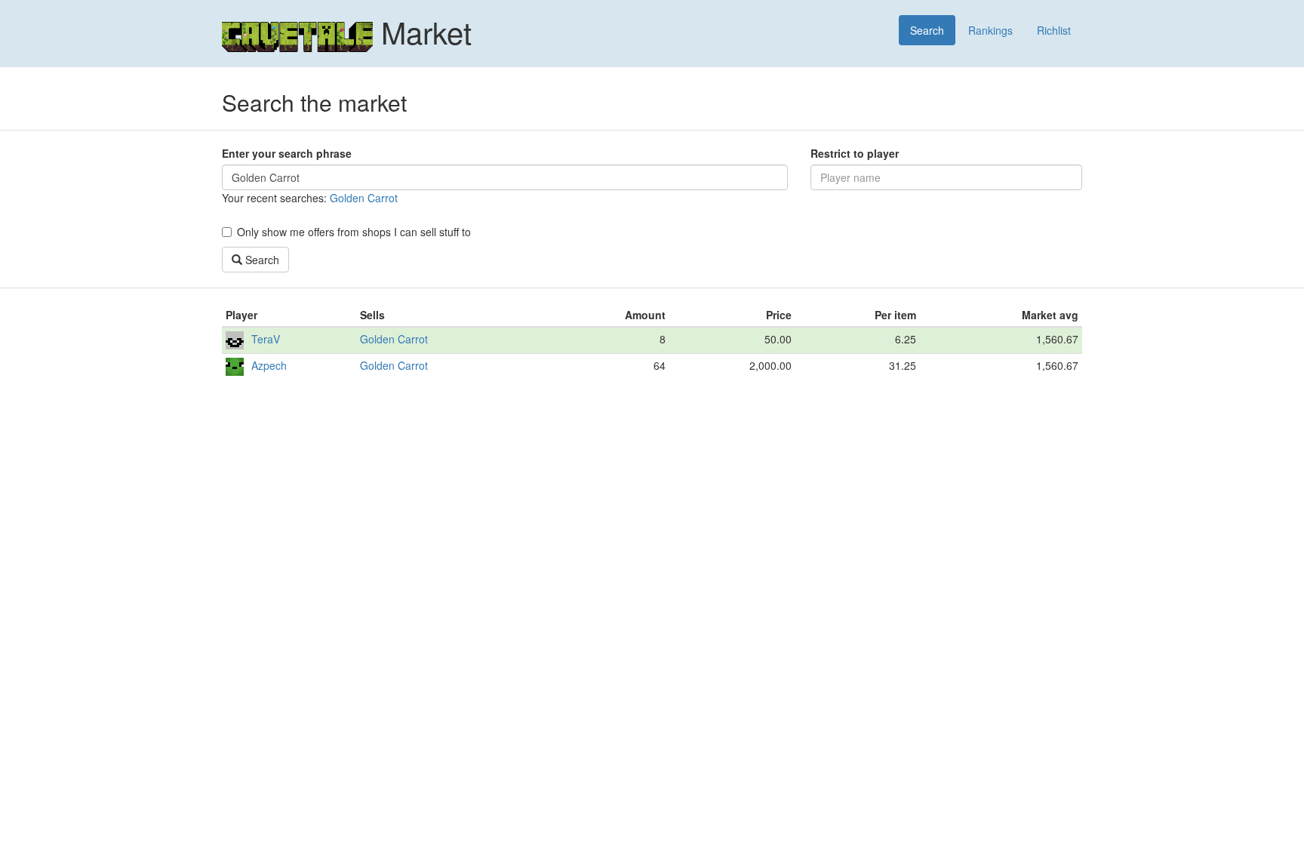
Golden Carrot (364, 197)
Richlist (1054, 30)
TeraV (265, 338)
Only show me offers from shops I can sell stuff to (354, 231)
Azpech (269, 365)
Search (927, 30)
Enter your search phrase (287, 153)
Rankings (990, 30)
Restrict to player (854, 153)
